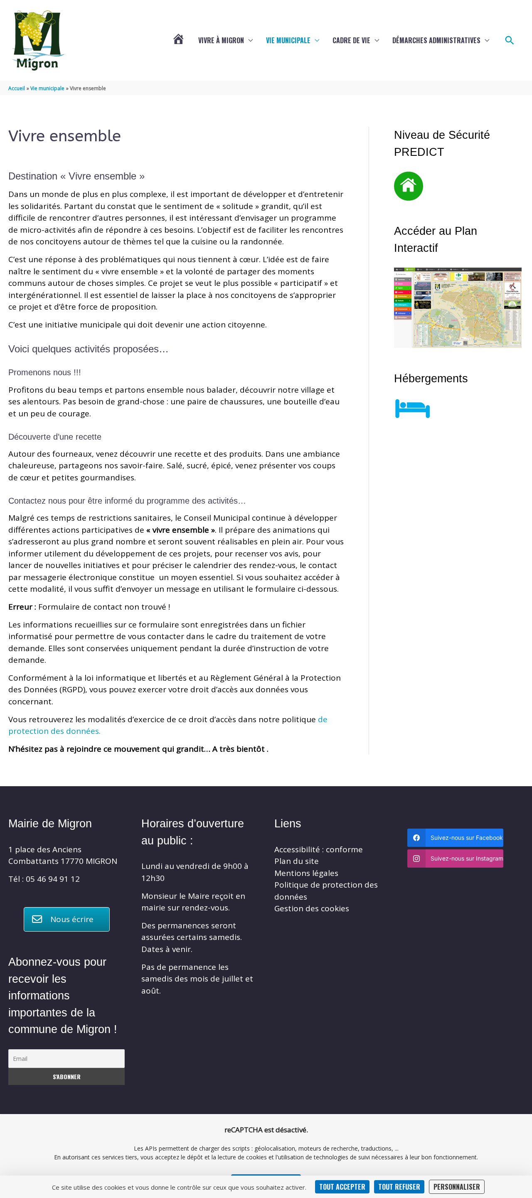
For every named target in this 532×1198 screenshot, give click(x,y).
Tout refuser (399, 1187)
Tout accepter (342, 1187)
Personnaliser (456, 1187)
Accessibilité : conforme (318, 849)
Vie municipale (288, 40)
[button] (510, 40)
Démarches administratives (436, 40)
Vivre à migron (221, 40)
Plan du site (296, 861)
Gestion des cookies (311, 908)
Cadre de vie (351, 40)
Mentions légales (306, 873)
